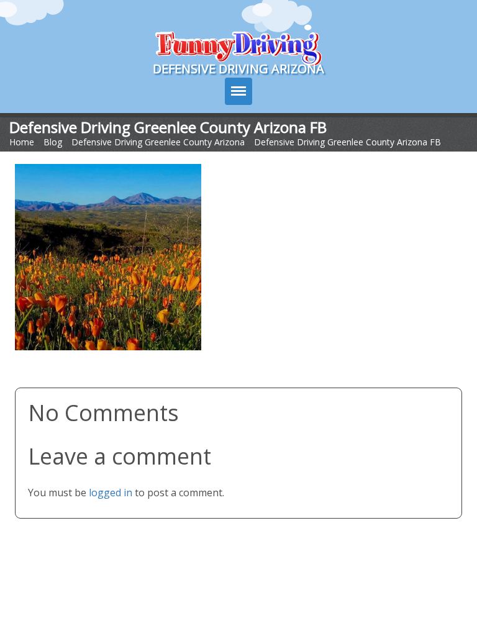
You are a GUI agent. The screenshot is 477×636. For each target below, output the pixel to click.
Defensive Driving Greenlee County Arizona (158, 142)
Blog (52, 142)
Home (21, 142)
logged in (110, 492)
